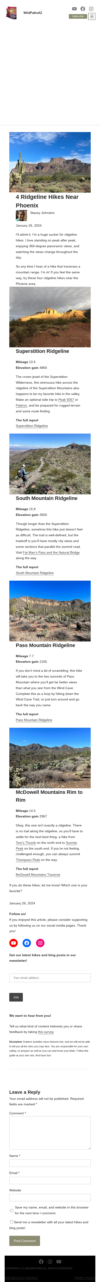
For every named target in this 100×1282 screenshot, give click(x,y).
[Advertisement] (50, 73)
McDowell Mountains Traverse (38, 874)
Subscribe (78, 16)
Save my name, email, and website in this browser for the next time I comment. (52, 1210)
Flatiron (21, 405)
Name (14, 1156)
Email (14, 1173)
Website (15, 1190)
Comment (17, 1113)
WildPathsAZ (32, 13)
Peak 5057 (66, 399)
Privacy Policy (85, 1277)
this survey (45, 1032)
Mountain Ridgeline (37, 720)
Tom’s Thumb (26, 842)
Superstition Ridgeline (32, 426)
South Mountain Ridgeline (35, 573)
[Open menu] (91, 16)
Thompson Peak (28, 860)
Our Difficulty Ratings (21, 1277)
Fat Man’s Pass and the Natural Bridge (51, 552)
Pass (19, 720)
